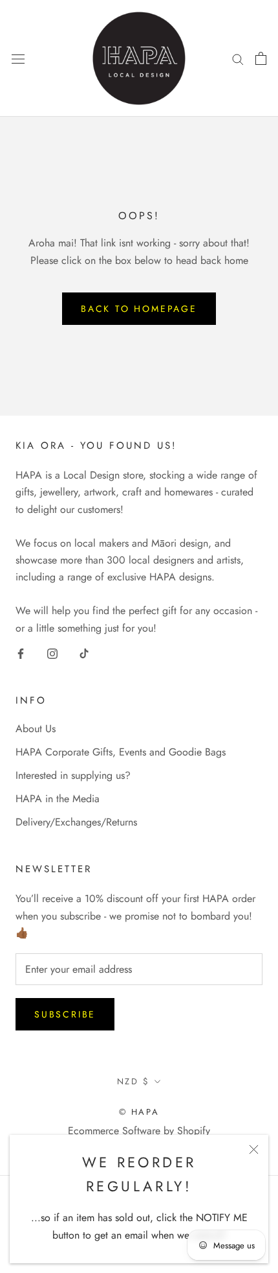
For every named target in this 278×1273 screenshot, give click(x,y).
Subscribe (65, 1014)
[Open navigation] (18, 58)
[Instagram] (52, 652)
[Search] (238, 58)
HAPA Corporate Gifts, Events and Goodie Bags (121, 751)
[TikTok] (84, 652)
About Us (36, 728)
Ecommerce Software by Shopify (139, 1130)
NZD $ (133, 1081)
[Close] (254, 1149)
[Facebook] (21, 652)
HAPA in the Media (58, 798)
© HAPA (139, 1112)
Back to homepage (139, 308)
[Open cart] (260, 58)
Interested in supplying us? (73, 775)
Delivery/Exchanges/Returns (76, 822)
